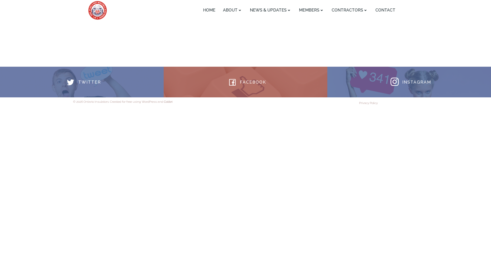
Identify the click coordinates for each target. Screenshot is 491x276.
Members (309, 10)
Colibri (168, 101)
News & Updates (268, 10)
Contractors (347, 10)
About (230, 10)
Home (209, 10)
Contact (385, 10)
